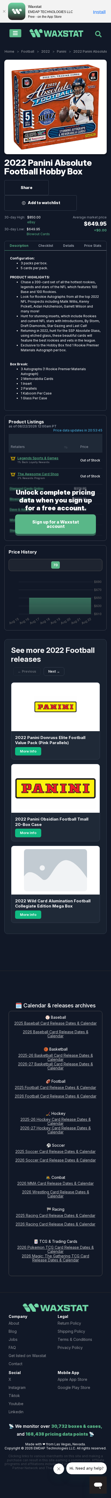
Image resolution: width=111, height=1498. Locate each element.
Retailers (18, 447)
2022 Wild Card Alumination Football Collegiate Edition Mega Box (53, 903)
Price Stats (92, 246)
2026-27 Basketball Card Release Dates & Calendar (55, 1066)
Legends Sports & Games (38, 458)
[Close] (4, 11)
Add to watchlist (44, 202)
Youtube (16, 1403)
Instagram (17, 1387)
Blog (13, 1331)
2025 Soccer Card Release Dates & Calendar (55, 1152)
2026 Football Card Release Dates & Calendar (55, 1096)
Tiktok (14, 1395)
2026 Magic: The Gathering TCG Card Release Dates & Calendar (55, 1258)
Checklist (45, 246)
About (14, 1323)
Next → (54, 671)
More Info (28, 751)
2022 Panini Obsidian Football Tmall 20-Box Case (51, 822)
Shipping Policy (71, 1331)
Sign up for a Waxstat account (55, 524)
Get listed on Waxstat (27, 1355)
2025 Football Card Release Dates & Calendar (55, 1088)
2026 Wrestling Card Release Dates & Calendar (55, 1194)
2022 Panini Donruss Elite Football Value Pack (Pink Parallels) (50, 740)
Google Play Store (74, 1387)
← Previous (27, 671)
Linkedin (16, 1411)
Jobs (13, 1339)
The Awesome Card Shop (38, 474)
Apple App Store (72, 1379)
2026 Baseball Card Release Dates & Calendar (55, 1034)
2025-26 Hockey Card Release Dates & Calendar (55, 1122)
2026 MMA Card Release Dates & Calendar (55, 1184)
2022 (45, 51)
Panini (61, 51)
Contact (15, 1363)
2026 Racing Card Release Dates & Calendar (55, 1224)
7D (55, 565)
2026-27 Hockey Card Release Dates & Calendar (55, 1130)
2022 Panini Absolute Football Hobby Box (48, 167)
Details (68, 246)
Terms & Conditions (75, 1339)
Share (26, 187)
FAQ (12, 1347)
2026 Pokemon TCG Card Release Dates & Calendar (55, 1250)
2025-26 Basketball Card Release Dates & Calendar (55, 1058)
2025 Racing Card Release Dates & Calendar (55, 1216)
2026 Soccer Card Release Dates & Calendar (55, 1160)
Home (9, 51)
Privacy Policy (70, 1347)
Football (27, 51)
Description (19, 246)
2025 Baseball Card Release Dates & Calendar (55, 1023)
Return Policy (69, 1323)
